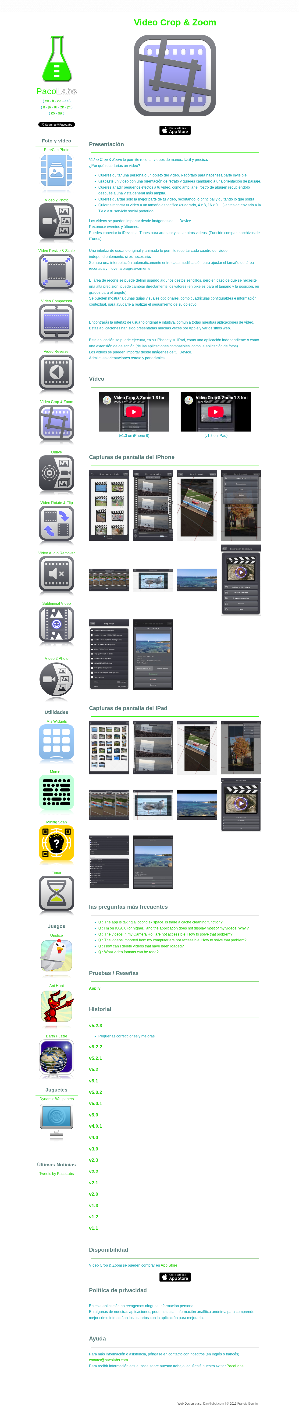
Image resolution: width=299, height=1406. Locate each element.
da (60, 113)
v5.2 (93, 1069)
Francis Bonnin (247, 1403)
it (44, 107)
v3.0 (93, 1148)
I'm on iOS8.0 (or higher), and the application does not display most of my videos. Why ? (173, 928)
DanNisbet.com (213, 1403)
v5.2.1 (95, 1058)
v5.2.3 (95, 1025)
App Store (169, 1265)
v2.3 (93, 1160)
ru (55, 107)
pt (68, 107)
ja (49, 107)
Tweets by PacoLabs (56, 1174)
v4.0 (93, 1137)
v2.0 (93, 1194)
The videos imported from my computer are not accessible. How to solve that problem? (172, 940)
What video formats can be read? (128, 952)
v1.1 (93, 1228)
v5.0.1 (95, 1103)
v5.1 (93, 1080)
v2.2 (93, 1171)
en (47, 101)
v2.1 (93, 1182)
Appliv (94, 988)
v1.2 (93, 1216)
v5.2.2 (95, 1046)
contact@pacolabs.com (108, 1360)
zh (62, 107)
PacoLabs (235, 1366)
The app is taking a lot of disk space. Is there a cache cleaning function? (160, 922)
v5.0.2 (95, 1092)
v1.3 (93, 1205)
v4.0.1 (95, 1126)
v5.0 (93, 1114)
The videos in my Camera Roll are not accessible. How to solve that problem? (165, 934)
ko (53, 113)
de (59, 101)
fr (53, 101)
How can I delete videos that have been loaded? (141, 946)
